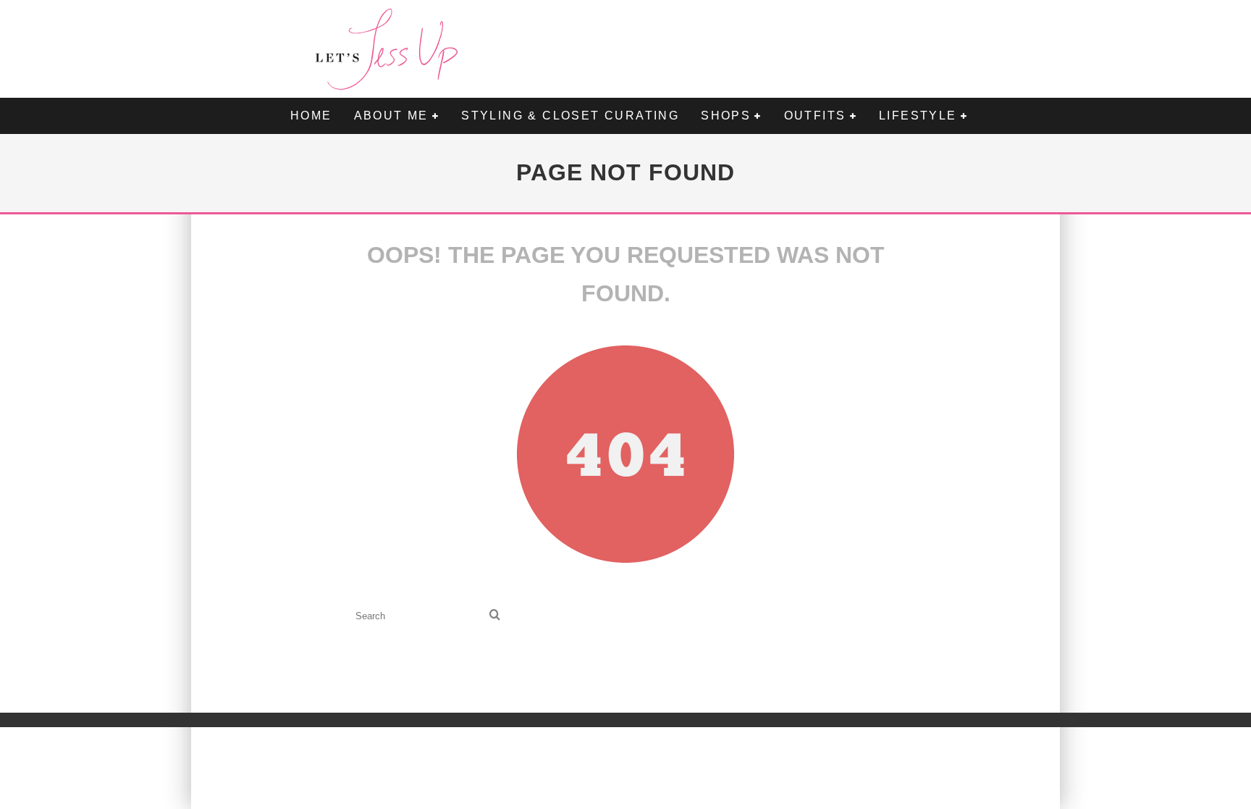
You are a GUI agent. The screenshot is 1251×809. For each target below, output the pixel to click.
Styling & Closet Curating (570, 115)
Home (311, 115)
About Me (391, 115)
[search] (495, 615)
